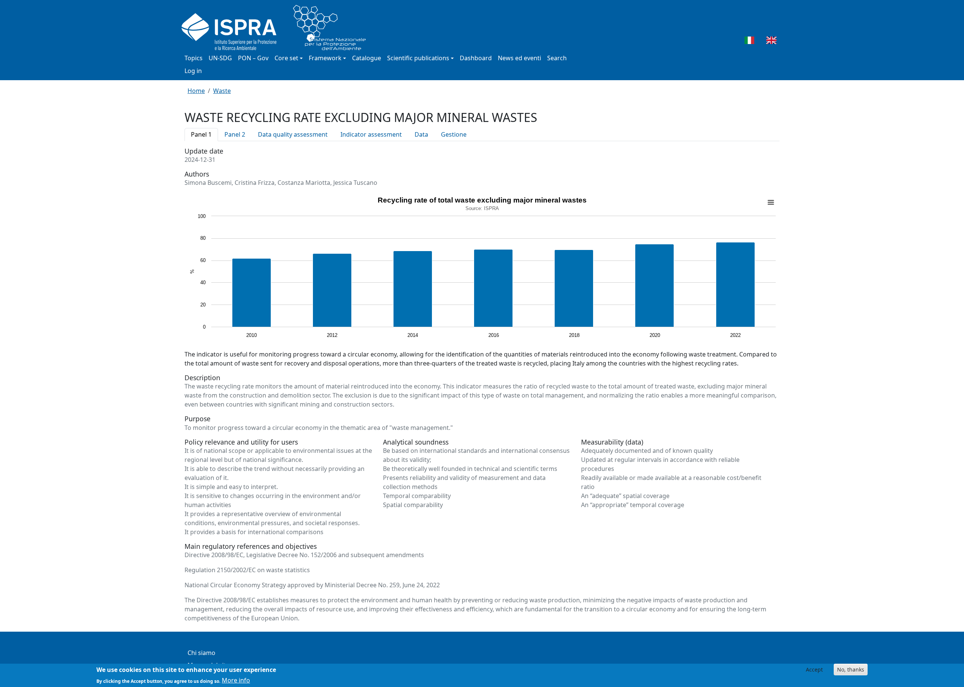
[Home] (277, 27)
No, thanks (850, 669)
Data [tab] (421, 134)
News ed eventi (519, 58)
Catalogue (366, 58)
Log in (193, 71)
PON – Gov (253, 58)
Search (557, 58)
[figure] (482, 268)
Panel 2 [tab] (234, 134)
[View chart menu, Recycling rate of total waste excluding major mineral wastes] (771, 202)
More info (236, 680)
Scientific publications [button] (418, 58)
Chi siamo (201, 653)
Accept (814, 669)
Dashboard (476, 58)
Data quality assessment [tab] (293, 134)
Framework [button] (325, 58)
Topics (194, 58)
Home (196, 91)
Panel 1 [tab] (201, 134)
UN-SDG (220, 58)
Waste (222, 91)
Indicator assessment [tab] (371, 134)
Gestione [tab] (454, 134)
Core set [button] (286, 58)
